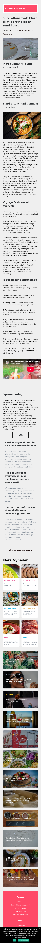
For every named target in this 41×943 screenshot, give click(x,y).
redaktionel (7, 34)
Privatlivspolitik (23, 940)
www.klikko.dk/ (22, 914)
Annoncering (20, 925)
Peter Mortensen (26, 30)
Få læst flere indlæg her (20, 550)
